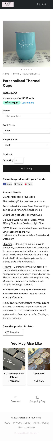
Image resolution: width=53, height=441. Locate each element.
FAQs (7, 422)
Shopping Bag (37, 401)
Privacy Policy (21, 422)
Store (16, 73)
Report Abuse (26, 427)
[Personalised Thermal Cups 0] (26, 43)
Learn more (28, 102)
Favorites (15, 401)
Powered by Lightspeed (26, 433)
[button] (8, 4)
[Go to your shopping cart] (45, 4)
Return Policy (41, 422)
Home (6, 73)
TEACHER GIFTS (31, 73)
